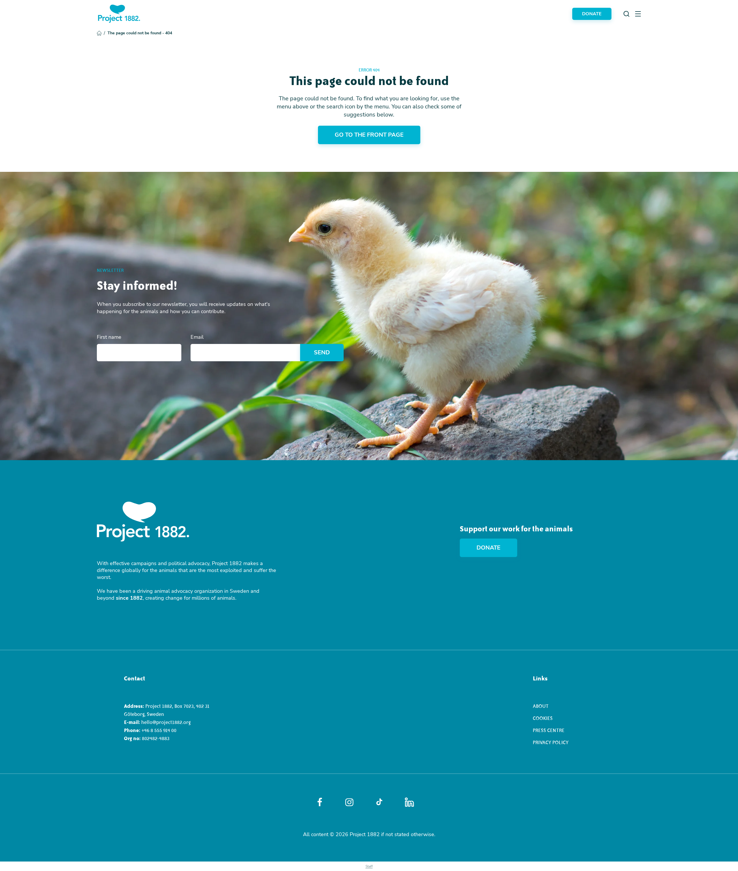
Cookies (543, 718)
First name (109, 337)
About (541, 706)
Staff (369, 866)
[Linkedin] (409, 802)
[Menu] (638, 13)
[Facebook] (320, 802)
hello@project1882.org (166, 722)
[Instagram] (349, 802)
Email (197, 337)
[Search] (626, 13)
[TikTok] (379, 802)
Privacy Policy (550, 742)
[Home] (119, 14)
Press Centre (548, 730)
